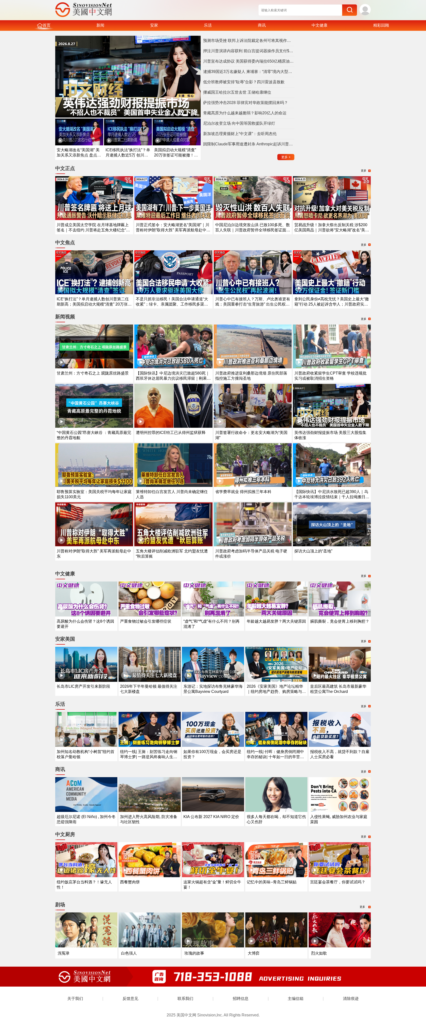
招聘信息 (240, 998)
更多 (286, 157)
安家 (154, 25)
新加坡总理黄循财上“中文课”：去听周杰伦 (240, 134)
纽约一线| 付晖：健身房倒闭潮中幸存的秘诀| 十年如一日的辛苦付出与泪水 (275, 757)
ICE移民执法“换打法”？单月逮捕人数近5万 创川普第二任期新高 (128, 155)
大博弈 (254, 953)
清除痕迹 (351, 998)
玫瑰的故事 (194, 953)
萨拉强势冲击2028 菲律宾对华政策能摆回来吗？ (245, 103)
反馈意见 (130, 998)
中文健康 (319, 25)
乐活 (208, 25)
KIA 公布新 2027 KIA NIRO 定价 (211, 817)
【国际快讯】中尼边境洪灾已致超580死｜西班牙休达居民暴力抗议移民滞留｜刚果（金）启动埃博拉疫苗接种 (173, 378)
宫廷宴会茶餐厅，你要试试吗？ (337, 882)
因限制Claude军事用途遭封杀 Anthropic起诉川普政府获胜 (248, 144)
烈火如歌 (319, 953)
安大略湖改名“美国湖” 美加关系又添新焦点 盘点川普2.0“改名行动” (79, 155)
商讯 (262, 25)
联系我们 (185, 998)
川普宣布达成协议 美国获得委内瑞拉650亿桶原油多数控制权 (248, 61)
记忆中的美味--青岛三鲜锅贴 (272, 882)
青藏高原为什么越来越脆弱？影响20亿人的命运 (244, 113)
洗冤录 (64, 953)
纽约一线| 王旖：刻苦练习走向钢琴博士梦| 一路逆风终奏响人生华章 (148, 757)
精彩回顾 (381, 25)
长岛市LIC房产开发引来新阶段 (83, 686)
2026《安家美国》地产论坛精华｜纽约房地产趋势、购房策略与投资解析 (276, 691)
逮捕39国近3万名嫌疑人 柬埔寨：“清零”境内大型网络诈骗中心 (248, 71)
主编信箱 (295, 998)
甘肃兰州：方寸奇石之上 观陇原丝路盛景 (93, 373)
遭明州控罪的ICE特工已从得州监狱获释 (171, 432)
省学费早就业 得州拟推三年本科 (243, 492)
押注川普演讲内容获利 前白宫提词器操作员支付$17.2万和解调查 (248, 51)
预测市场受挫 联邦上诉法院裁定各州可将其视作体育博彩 (248, 40)
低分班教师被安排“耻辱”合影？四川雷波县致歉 (243, 82)
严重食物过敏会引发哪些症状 (145, 621)
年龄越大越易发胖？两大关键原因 (276, 621)
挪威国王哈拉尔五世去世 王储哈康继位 (237, 92)
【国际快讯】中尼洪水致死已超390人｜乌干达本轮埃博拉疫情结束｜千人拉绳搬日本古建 (331, 497)
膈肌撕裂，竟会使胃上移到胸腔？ (339, 621)
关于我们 (75, 998)
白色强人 (129, 953)
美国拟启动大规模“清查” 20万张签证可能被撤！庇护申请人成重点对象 (176, 155)
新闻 (100, 25)
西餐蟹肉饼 (130, 882)
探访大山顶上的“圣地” (313, 551)
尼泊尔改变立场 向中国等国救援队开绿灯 (239, 123)
